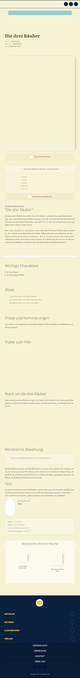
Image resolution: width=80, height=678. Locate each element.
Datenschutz (40, 645)
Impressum (40, 650)
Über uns (40, 661)
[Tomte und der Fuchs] (21, 557)
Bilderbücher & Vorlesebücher (42, 196)
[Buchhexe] (40, 22)
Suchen (69, 13)
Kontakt (40, 656)
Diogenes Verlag (15, 46)
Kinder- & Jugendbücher (42, 156)
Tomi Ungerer (15, 41)
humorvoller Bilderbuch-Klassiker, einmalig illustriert (41, 169)
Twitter (76, 4)
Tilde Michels (17, 43)
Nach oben (39, 602)
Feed (66, 4)
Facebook (71, 4)
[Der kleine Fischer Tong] (56, 559)
